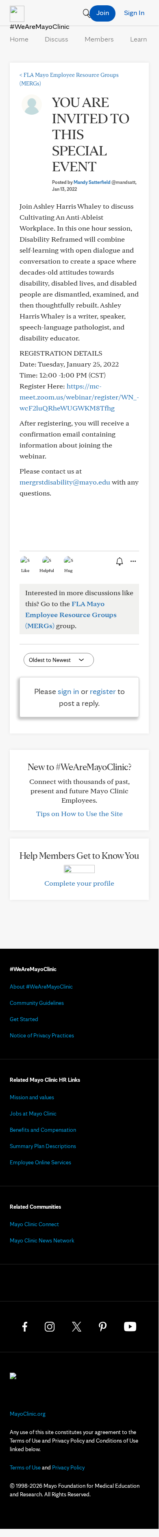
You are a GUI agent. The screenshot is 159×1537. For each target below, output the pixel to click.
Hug (68, 570)
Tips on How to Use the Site (79, 813)
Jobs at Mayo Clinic (33, 1113)
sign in (68, 691)
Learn (138, 39)
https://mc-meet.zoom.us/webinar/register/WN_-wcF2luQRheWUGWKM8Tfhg (79, 397)
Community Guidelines (37, 1003)
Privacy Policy (68, 1467)
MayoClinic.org (28, 1413)
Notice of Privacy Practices (42, 1035)
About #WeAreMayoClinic (41, 986)
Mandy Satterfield (104, 182)
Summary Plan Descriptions (43, 1146)
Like (25, 570)
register (103, 691)
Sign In (134, 12)
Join (102, 12)
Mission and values (32, 1097)
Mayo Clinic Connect (34, 1224)
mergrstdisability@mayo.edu (65, 482)
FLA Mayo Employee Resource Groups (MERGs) (71, 614)
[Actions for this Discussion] (132, 561)
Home (19, 39)
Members (99, 39)
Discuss (56, 39)
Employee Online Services (40, 1162)
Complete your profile (79, 883)
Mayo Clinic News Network (42, 1240)
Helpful (46, 570)
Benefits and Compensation (43, 1130)
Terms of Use (25, 1467)
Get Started (24, 1019)
